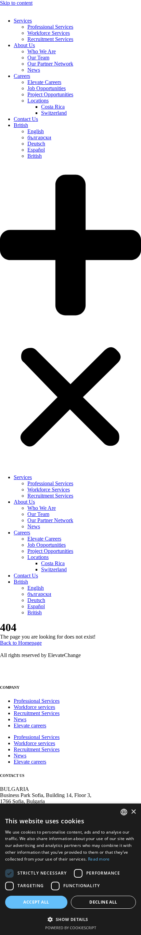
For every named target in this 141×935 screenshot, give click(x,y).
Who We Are (41, 51)
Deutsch (36, 143)
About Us (24, 45)
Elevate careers (30, 725)
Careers (22, 76)
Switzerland (54, 113)
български (39, 137)
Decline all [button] (103, 902)
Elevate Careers (44, 82)
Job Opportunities (46, 88)
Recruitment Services (50, 39)
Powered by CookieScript (70, 927)
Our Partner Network (50, 64)
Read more (99, 859)
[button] (70, 317)
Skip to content (16, 3)
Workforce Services (48, 33)
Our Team (38, 57)
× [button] (133, 811)
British (21, 125)
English (35, 131)
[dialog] (70, 869)
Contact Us (26, 119)
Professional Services (50, 27)
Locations (38, 100)
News (33, 70)
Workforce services (34, 707)
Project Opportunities (50, 94)
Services (23, 21)
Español (36, 150)
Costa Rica (53, 107)
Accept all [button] (36, 902)
